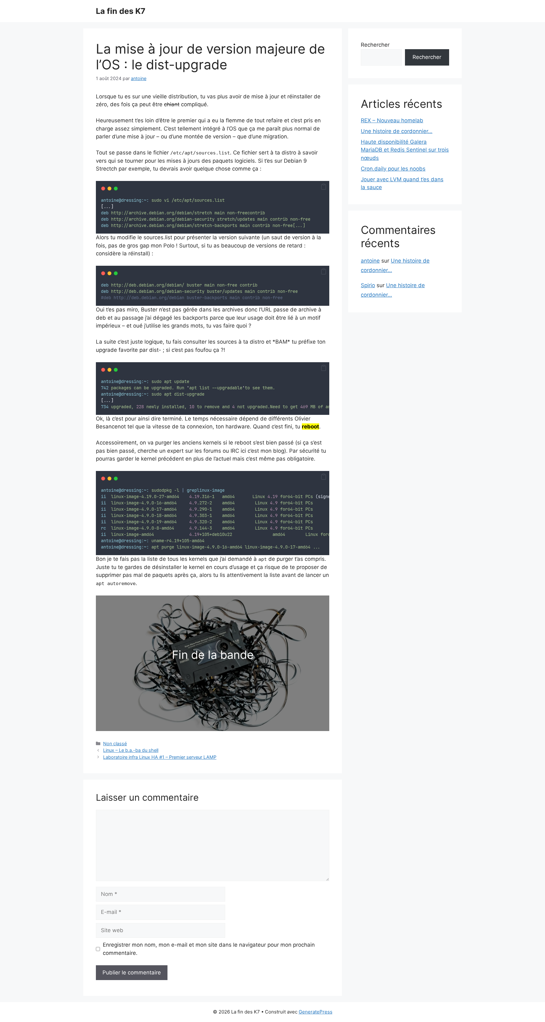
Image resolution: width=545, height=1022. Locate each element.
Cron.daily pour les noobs (393, 168)
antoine (370, 261)
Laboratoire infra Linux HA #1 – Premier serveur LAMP (159, 757)
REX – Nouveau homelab (392, 120)
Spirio (368, 285)
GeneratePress (315, 1012)
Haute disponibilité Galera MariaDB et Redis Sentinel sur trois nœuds (405, 150)
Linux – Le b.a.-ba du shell (130, 750)
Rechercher (375, 45)
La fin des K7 (120, 11)
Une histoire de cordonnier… (396, 131)
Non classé (115, 743)
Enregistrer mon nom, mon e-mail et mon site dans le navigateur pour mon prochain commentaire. (209, 949)
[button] (323, 187)
